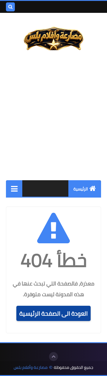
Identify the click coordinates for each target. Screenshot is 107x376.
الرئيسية (80, 189)
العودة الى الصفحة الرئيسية (53, 313)
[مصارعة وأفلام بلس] (53, 36)
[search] (10, 6)
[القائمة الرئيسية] (14, 188)
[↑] (53, 356)
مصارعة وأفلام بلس (31, 367)
